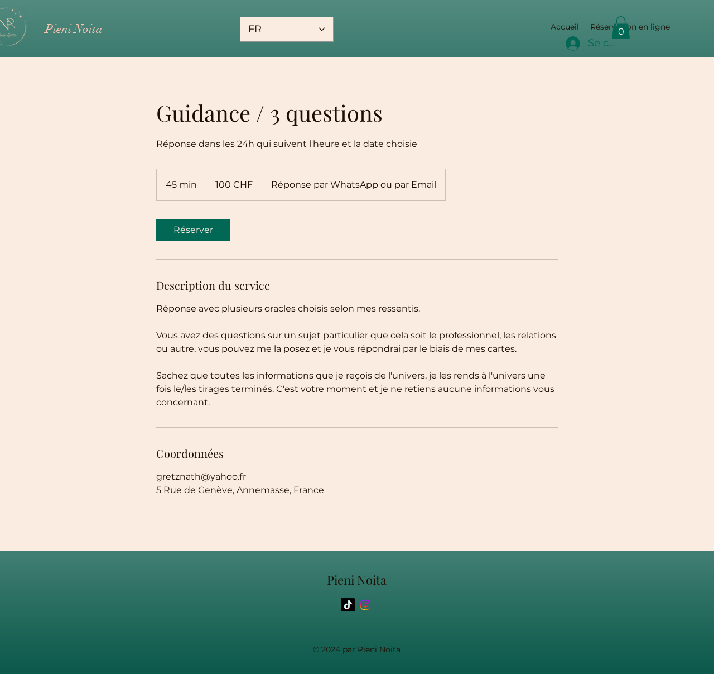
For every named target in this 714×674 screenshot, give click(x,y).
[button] (620, 27)
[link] (193, 230)
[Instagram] (365, 604)
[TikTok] (348, 604)
